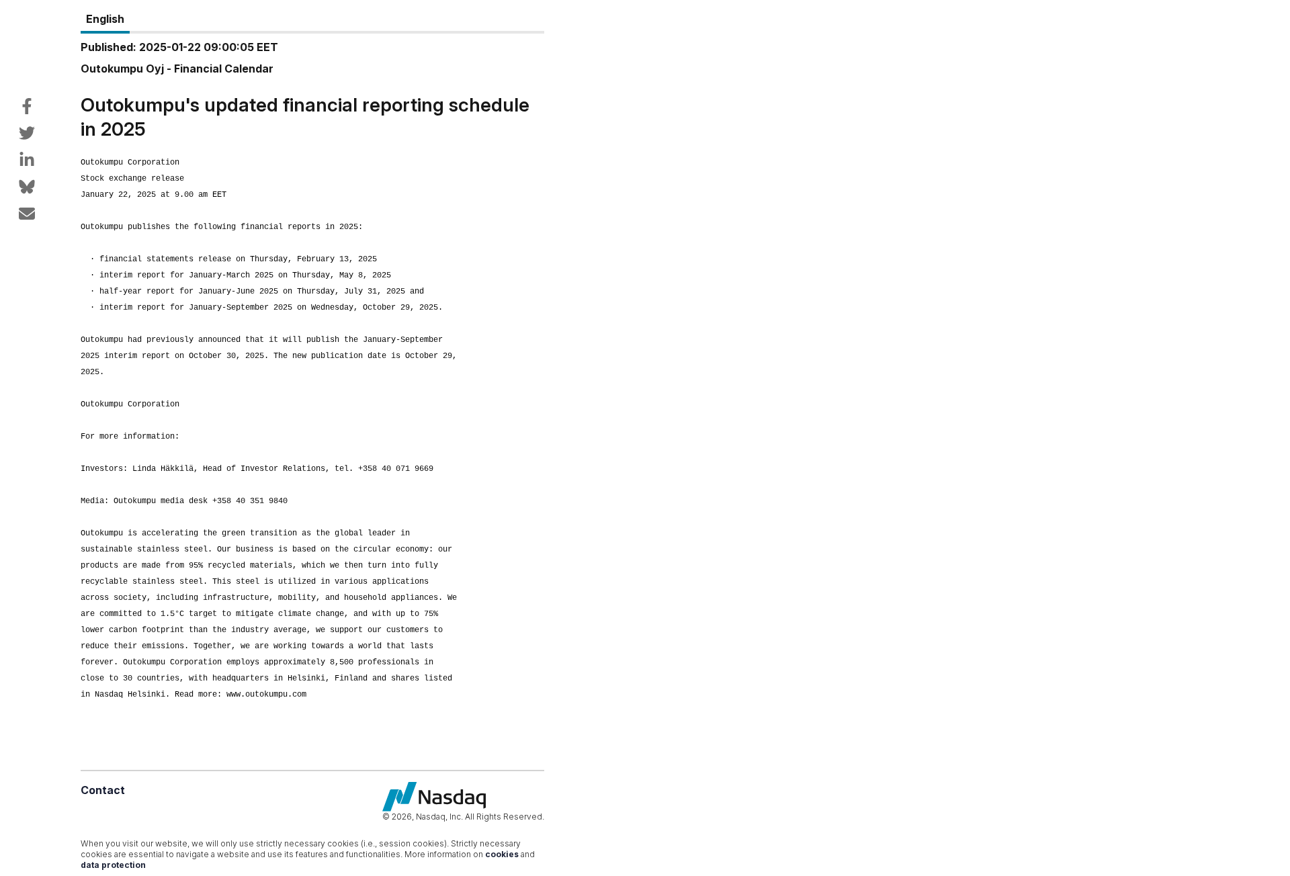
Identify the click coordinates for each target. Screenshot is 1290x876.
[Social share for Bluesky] (26, 186)
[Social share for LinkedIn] (26, 159)
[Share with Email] (26, 213)
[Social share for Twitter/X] (26, 133)
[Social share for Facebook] (26, 106)
